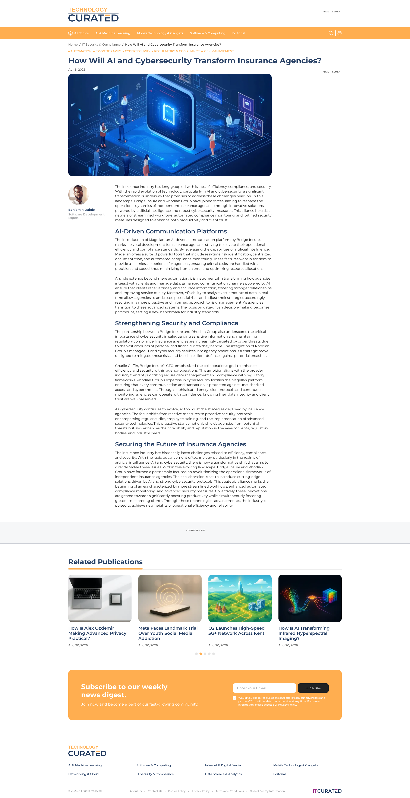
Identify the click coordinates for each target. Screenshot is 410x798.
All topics (81, 33)
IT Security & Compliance (101, 44)
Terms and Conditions (230, 791)
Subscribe (313, 688)
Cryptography (108, 51)
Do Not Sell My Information (267, 791)
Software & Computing (208, 33)
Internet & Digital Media (223, 765)
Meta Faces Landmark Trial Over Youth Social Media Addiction (168, 633)
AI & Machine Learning (112, 33)
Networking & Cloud (83, 774)
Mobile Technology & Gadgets (160, 33)
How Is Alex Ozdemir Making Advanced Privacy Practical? (97, 633)
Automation (81, 51)
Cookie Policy (177, 791)
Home (73, 44)
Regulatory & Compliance (177, 51)
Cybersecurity (137, 51)
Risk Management (219, 51)
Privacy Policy (201, 791)
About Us (136, 791)
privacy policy (287, 704)
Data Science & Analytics (223, 774)
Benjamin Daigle (81, 210)
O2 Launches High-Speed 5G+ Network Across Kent (236, 631)
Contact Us (155, 791)
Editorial (238, 33)
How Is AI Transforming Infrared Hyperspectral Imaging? (304, 633)
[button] (196, 654)
